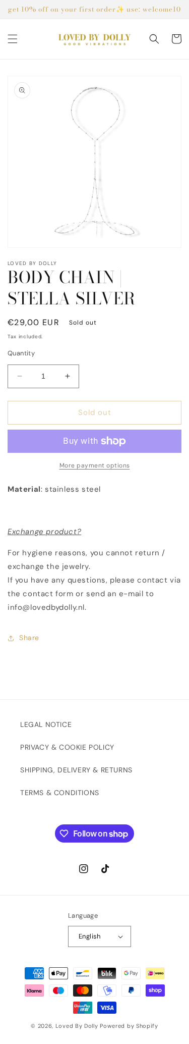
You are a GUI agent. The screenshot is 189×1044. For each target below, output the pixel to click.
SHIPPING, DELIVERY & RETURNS (76, 769)
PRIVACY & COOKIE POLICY (67, 747)
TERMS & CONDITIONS (59, 792)
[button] (13, 39)
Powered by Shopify (129, 1025)
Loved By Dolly (76, 1025)
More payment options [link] (94, 465)
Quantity (21, 353)
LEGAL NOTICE (46, 724)
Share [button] (29, 637)
